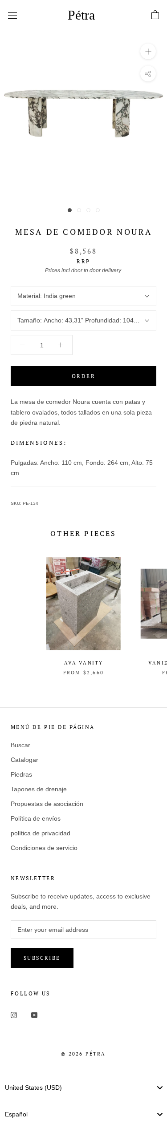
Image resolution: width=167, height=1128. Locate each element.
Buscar (20, 745)
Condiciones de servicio (44, 847)
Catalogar (24, 759)
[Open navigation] (12, 15)
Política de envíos (36, 818)
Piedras (21, 774)
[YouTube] (34, 1014)
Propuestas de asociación (47, 803)
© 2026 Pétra (83, 1054)
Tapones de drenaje (39, 789)
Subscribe (42, 958)
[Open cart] (155, 15)
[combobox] (83, 1087)
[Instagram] (14, 1014)
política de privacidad (40, 833)
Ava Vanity (83, 663)
